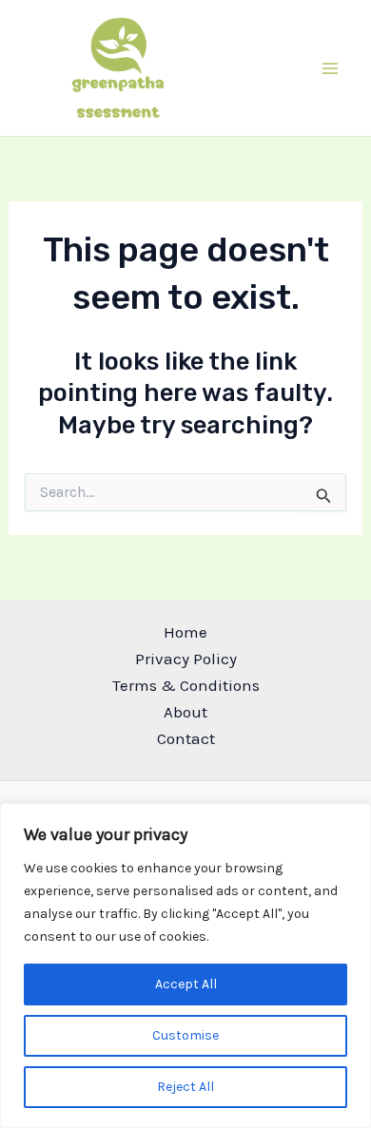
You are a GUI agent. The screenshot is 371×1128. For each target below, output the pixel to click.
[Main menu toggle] (331, 68)
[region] (185, 965)
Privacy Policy (186, 658)
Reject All (185, 1087)
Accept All (186, 984)
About (185, 711)
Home (185, 631)
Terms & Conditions (186, 685)
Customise (185, 1035)
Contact (186, 738)
